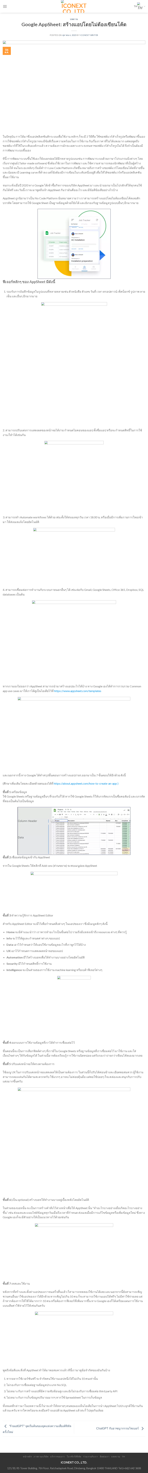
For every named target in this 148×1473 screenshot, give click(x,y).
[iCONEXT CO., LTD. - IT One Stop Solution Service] (74, 6)
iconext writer (89, 35)
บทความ (74, 19)
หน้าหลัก (27, 1456)
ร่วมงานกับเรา (90, 1456)
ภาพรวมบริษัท (41, 1456)
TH (135, 6)
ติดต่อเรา (104, 1456)
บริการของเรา (57, 1456)
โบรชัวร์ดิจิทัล (74, 1456)
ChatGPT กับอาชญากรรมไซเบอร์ (118, 1428)
